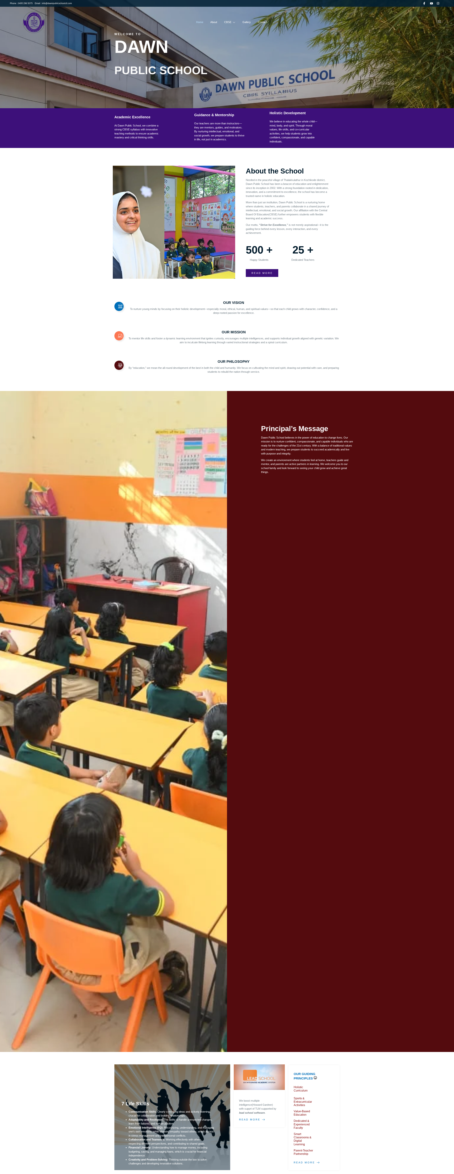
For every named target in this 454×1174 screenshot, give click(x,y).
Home (199, 22)
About (213, 22)
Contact (262, 22)
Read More (249, 1119)
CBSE (227, 22)
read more (262, 273)
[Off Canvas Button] (439, 22)
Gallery (246, 22)
